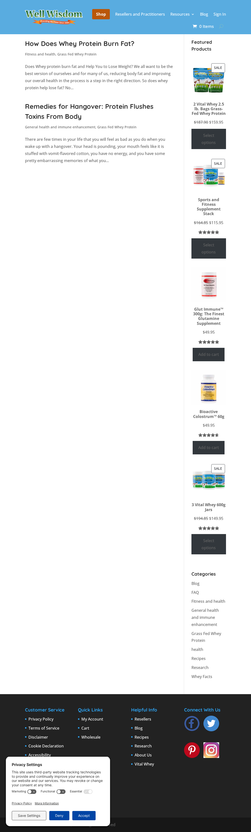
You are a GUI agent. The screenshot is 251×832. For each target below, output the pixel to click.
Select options (208, 139)
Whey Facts (201, 676)
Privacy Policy (40, 719)
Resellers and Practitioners (140, 14)
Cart (85, 728)
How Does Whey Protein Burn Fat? (79, 43)
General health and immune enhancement (60, 127)
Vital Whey (144, 764)
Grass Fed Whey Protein (77, 54)
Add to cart (208, 354)
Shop (101, 14)
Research (200, 667)
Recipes (198, 658)
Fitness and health (40, 54)
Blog (204, 14)
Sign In (219, 14)
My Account (92, 719)
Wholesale (90, 737)
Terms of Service (43, 728)
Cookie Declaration (46, 746)
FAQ (195, 592)
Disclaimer (38, 737)
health (197, 649)
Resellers (143, 719)
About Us (143, 755)
